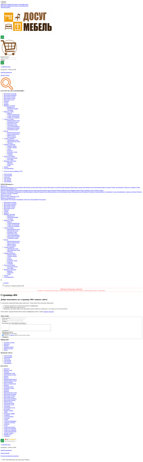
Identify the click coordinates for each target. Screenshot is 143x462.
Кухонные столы (12, 123)
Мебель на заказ (6, 195)
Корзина (6, 345)
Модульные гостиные (10, 93)
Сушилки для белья (130, 192)
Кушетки (9, 150)
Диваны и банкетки (9, 144)
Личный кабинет (5, 7)
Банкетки (10, 153)
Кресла (6, 131)
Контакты (25, 4)
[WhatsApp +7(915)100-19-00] (2, 38)
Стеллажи (10, 110)
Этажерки (15, 193)
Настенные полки (12, 158)
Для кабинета (8, 181)
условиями (11, 335)
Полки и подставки (9, 156)
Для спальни (7, 178)
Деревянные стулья (12, 140)
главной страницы (48, 311)
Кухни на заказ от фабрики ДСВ (13, 171)
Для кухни (7, 177)
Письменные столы (12, 122)
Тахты (9, 149)
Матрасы (6, 101)
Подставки (10, 159)
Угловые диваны (12, 147)
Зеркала (6, 167)
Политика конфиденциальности (10, 456)
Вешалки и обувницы (10, 161)
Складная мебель (9, 168)
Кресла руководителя (13, 134)
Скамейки (10, 155)
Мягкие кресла (11, 135)
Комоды (9, 113)
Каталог (4, 186)
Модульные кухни (9, 99)
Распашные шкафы (12, 108)
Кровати (6, 104)
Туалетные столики (12, 129)
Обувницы (10, 164)
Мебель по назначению (8, 198)
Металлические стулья (13, 141)
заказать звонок (5, 75)
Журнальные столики (13, 128)
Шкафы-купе (11, 107)
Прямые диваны (11, 146)
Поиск (6, 350)
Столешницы (108, 192)
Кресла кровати (11, 137)
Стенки (6, 102)
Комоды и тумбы (9, 111)
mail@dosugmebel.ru (6, 72)
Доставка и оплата (17, 4)
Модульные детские (9, 98)
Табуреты (10, 143)
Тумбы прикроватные (13, 114)
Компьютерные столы (13, 120)
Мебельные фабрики (6, 4)
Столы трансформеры (13, 126)
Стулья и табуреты (9, 138)
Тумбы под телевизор (13, 117)
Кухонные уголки (12, 152)
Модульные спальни (9, 96)
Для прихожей (8, 175)
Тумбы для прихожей (13, 116)
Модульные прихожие (10, 95)
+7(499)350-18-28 (5, 66)
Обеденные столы (12, 125)
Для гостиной (8, 174)
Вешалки (9, 162)
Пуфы (9, 165)
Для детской (7, 180)
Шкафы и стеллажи (9, 105)
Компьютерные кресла (13, 132)
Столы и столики (9, 119)
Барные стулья (5, 192)
